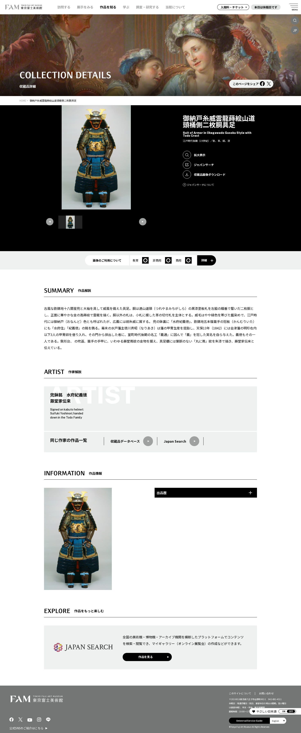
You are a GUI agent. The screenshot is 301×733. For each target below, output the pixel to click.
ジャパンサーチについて (200, 184)
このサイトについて (240, 693)
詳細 (204, 260)
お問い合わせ (266, 693)
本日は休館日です (265, 7)
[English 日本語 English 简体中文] (278, 721)
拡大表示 (199, 155)
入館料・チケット (232, 7)
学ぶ (126, 7)
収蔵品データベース (125, 441)
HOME (22, 100)
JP (295, 30)
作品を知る (108, 7)
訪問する (63, 7)
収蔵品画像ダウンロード (209, 174)
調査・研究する (147, 7)
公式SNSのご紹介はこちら (26, 728)
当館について (175, 7)
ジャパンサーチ (204, 165)
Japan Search (175, 441)
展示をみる (85, 7)
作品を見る (145, 657)
